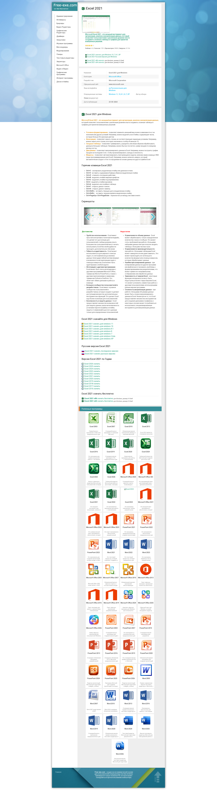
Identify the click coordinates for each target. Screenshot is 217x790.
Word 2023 (146, 552)
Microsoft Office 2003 (94, 578)
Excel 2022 (111, 502)
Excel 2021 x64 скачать (95, 62)
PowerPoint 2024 (93, 678)
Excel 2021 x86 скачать (95, 60)
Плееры (60, 54)
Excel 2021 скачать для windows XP (98, 339)
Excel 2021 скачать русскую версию (100, 354)
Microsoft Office (63, 65)
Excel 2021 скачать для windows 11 (98, 324)
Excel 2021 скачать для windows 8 (98, 331)
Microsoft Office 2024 (128, 603)
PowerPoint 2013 (94, 653)
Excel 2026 (111, 477)
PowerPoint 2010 (146, 628)
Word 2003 (146, 678)
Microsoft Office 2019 (111, 603)
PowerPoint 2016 (111, 653)
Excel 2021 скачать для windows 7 (98, 334)
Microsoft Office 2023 (111, 527)
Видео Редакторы (64, 27)
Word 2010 (111, 703)
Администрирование (65, 16)
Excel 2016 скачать (92, 389)
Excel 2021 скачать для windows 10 (98, 326)
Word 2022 (128, 552)
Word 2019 (94, 729)
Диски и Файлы (63, 82)
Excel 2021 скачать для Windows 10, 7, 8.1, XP (104, 55)
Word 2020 (111, 729)
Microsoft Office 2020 (128, 477)
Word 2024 (128, 729)
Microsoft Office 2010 (128, 578)
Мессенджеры (62, 47)
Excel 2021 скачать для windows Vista (99, 336)
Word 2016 (146, 703)
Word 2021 (111, 552)
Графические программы (62, 73)
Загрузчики (61, 40)
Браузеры (60, 23)
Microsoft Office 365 (146, 477)
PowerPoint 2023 (93, 552)
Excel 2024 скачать (92, 369)
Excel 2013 (146, 426)
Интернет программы (65, 78)
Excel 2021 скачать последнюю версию (101, 351)
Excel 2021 (94, 502)
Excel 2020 (128, 452)
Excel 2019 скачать (92, 381)
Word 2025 (146, 729)
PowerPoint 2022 (146, 527)
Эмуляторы (61, 62)
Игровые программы (65, 43)
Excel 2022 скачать (92, 374)
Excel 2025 (94, 477)
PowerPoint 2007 (129, 628)
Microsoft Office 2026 (94, 628)
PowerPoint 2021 (129, 527)
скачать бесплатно (99, 398)
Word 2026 (120, 754)
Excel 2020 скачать (92, 379)
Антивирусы (61, 20)
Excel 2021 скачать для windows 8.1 (98, 329)
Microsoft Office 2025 (145, 603)
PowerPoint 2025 (111, 678)
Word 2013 (128, 703)
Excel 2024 (146, 452)
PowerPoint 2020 (146, 653)
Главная (58, 772)
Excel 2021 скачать (92, 376)
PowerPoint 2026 (128, 678)
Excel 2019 (111, 452)
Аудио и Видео (62, 69)
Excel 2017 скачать (92, 386)
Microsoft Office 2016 (94, 603)
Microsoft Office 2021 (145, 502)
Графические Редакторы (62, 32)
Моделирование (63, 51)
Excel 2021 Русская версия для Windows (102, 57)
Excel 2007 (111, 426)
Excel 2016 (94, 452)
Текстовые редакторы (65, 58)
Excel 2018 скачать (92, 384)
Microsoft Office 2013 (145, 578)
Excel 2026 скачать (92, 364)
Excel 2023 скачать (92, 371)
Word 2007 (94, 703)
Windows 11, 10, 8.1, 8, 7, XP (119, 94)
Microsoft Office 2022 (94, 527)
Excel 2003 (93, 426)
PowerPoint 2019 (129, 653)
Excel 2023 (129, 502)
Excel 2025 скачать (92, 366)
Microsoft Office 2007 (110, 578)
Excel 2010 (128, 426)
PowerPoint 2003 (111, 628)
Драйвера (60, 36)
